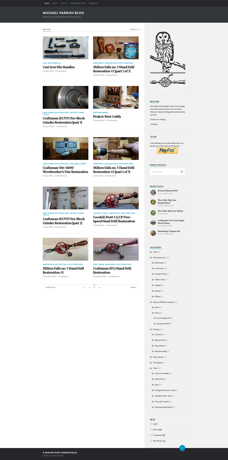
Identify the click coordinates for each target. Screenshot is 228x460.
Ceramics (158, 334)
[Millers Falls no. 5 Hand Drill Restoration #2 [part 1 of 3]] (116, 148)
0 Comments (60, 71)
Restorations (126, 63)
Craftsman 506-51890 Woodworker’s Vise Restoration (65, 170)
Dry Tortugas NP (164, 318)
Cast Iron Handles (52, 63)
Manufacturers (159, 257)
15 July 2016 (48, 71)
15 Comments (61, 176)
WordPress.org (159, 441)
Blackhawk (159, 263)
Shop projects (160, 340)
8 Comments (110, 176)
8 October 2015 (49, 276)
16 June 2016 (48, 126)
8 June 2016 (48, 176)
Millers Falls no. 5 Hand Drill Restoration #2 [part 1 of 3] (113, 170)
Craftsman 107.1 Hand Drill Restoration (112, 270)
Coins (155, 252)
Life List (64, 3)
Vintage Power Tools (163, 396)
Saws (157, 384)
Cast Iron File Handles (59, 67)
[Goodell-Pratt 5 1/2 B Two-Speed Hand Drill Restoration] (116, 198)
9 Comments (111, 225)
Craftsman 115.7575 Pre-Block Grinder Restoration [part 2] (64, 221)
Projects (156, 329)
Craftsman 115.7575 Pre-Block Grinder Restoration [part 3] (64, 120)
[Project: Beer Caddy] (116, 97)
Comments (159, 435)
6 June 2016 (48, 227)
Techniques (157, 362)
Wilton (157, 296)
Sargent (158, 285)
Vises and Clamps (77, 164)
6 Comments (114, 276)
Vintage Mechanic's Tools (165, 390)
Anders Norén (57, 456)
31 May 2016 (98, 225)
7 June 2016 (98, 176)
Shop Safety (159, 345)
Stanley (158, 291)
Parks (157, 313)
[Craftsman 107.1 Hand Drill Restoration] (116, 249)
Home (47, 3)
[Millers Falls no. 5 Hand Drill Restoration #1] (65, 249)
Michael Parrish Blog (63, 13)
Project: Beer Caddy (107, 116)
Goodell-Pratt (100, 213)
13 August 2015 (99, 276)
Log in (155, 424)
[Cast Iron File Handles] (65, 47)
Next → (134, 287)
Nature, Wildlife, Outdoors (164, 302)
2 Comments (61, 126)
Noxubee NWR (163, 323)
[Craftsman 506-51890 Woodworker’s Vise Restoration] (65, 148)
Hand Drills (99, 63)
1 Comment (63, 276)
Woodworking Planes (163, 407)
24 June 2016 (98, 75)
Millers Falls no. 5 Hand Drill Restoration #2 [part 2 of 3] (113, 69)
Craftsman (48, 112)
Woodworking (100, 112)
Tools (155, 368)
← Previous (49, 287)
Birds (157, 307)
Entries (157, 429)
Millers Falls (111, 63)
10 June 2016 (98, 120)
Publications (93, 3)
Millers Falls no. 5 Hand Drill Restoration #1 (63, 270)
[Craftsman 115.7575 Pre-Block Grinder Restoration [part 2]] (65, 198)
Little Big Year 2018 (78, 3)
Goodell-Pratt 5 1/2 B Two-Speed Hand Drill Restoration (114, 219)
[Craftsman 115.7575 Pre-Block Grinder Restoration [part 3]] (65, 97)
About (55, 3)
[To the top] (182, 448)
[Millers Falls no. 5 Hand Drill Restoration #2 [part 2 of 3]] (116, 47)
